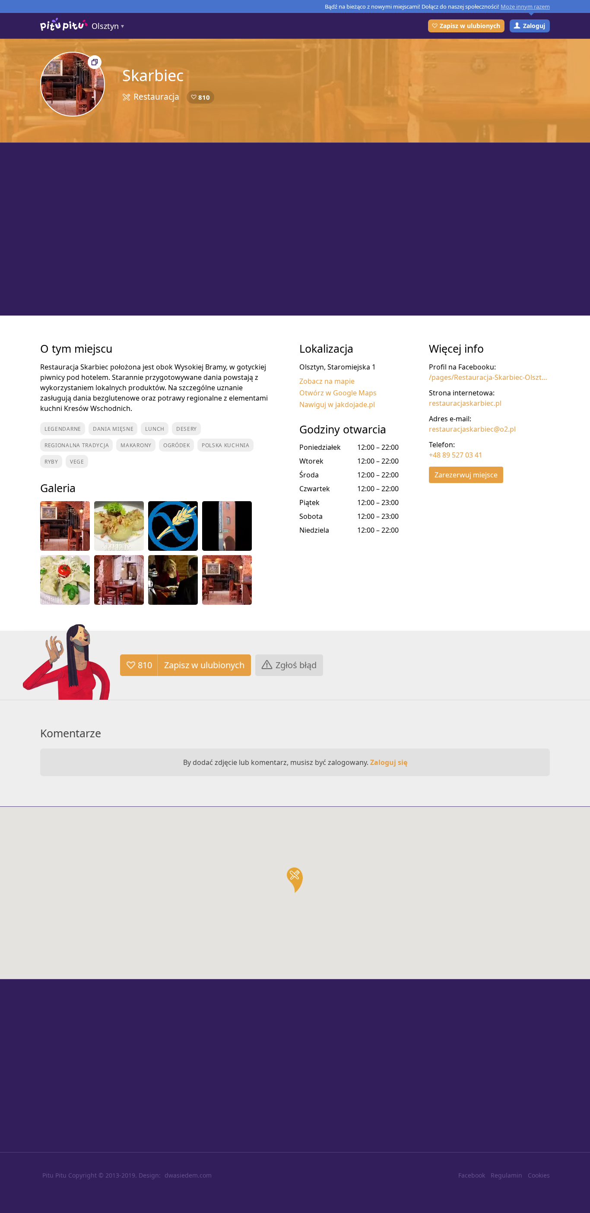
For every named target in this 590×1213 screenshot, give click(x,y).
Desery (186, 429)
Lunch (155, 429)
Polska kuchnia (226, 445)
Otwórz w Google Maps (338, 393)
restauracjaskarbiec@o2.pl (472, 429)
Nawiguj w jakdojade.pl (337, 404)
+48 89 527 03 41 (455, 455)
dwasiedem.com (188, 1175)
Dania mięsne (113, 429)
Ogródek (176, 445)
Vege (77, 461)
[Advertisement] (295, 229)
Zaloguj (534, 26)
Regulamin (506, 1175)
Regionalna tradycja (76, 445)
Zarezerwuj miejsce (466, 475)
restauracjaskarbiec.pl (465, 403)
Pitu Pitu (54, 1175)
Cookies (539, 1175)
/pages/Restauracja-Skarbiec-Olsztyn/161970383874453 (489, 377)
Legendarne (62, 429)
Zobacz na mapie (327, 381)
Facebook (471, 1175)
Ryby (51, 461)
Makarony (136, 445)
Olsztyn (105, 26)
